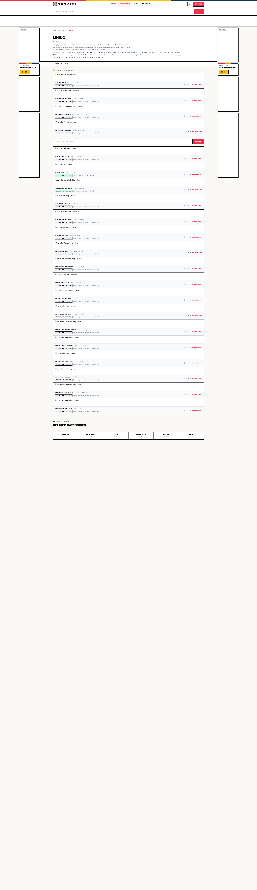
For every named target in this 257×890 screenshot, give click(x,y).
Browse (198, 4)
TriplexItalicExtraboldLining (65, 330)
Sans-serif (74, 251)
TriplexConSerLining (62, 282)
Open (25, 72)
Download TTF (197, 84)
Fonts (113, 4)
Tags (136, 4)
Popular (58, 64)
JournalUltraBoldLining (63, 98)
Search (198, 141)
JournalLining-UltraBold (63, 188)
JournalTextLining (61, 204)
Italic (76, 314)
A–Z (66, 64)
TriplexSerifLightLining (63, 408)
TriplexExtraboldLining (63, 298)
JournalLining (60, 172)
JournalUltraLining (61, 235)
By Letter (146, 4)
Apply (198, 11)
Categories (125, 4)
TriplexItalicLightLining (64, 345)
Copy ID (188, 84)
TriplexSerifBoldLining (63, 130)
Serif (72, 83)
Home (54, 30)
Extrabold (76, 298)
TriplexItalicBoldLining (63, 314)
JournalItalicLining (62, 83)
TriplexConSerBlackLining (64, 267)
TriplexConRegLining (62, 251)
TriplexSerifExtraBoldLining (65, 114)
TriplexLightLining (61, 361)
